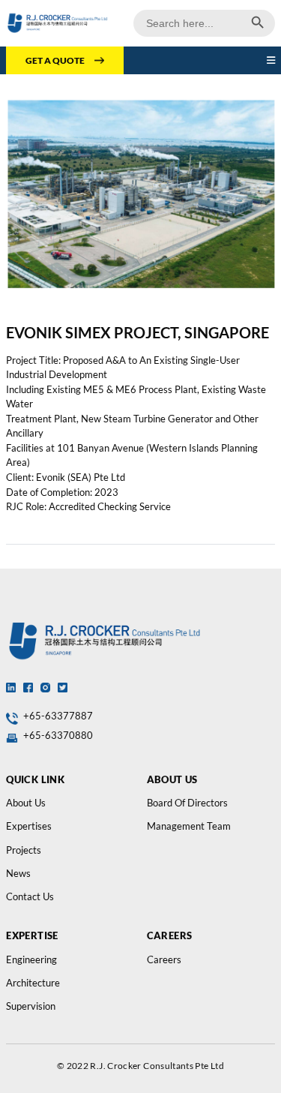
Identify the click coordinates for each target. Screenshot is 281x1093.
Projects (23, 850)
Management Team (189, 826)
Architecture (33, 983)
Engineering (31, 959)
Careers (164, 959)
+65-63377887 (58, 716)
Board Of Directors (187, 803)
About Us (26, 803)
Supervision (30, 1006)
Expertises (29, 826)
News (18, 873)
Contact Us (30, 896)
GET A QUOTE (55, 60)
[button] (271, 60)
